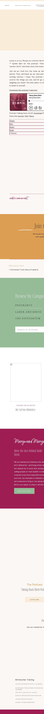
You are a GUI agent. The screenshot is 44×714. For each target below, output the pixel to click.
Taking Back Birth (25, 405)
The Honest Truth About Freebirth (24, 270)
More (32, 116)
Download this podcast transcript (23, 90)
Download (38, 113)
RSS (26, 116)
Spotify (21, 116)
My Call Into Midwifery (25, 409)
